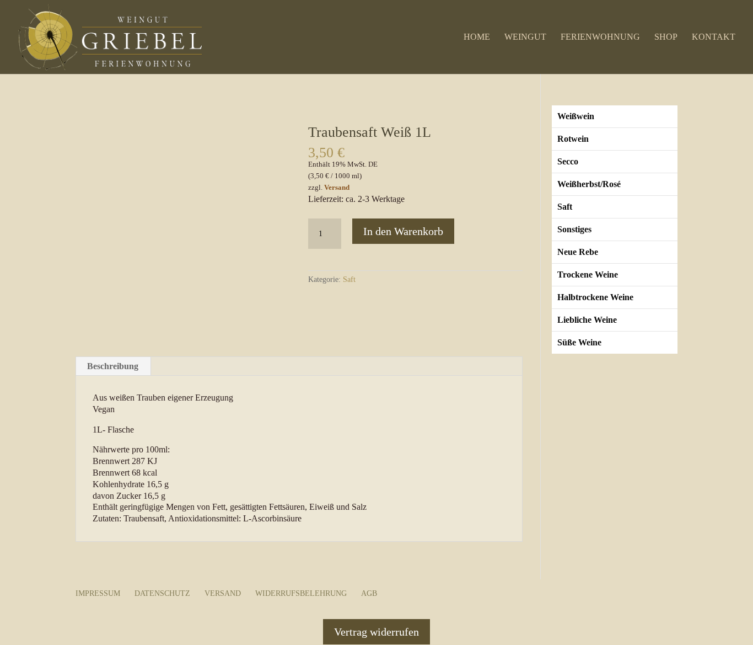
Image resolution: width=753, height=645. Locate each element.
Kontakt (713, 37)
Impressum (98, 593)
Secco (567, 161)
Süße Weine (579, 342)
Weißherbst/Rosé (589, 184)
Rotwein (573, 138)
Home (477, 37)
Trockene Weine (587, 274)
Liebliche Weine (587, 319)
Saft (349, 279)
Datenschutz (162, 593)
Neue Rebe (577, 252)
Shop (665, 37)
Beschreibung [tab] (112, 366)
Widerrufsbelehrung (301, 593)
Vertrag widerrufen (376, 632)
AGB (369, 593)
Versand (336, 187)
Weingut (525, 37)
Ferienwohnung (600, 37)
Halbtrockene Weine (595, 297)
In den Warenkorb (403, 231)
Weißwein (575, 116)
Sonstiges (574, 229)
